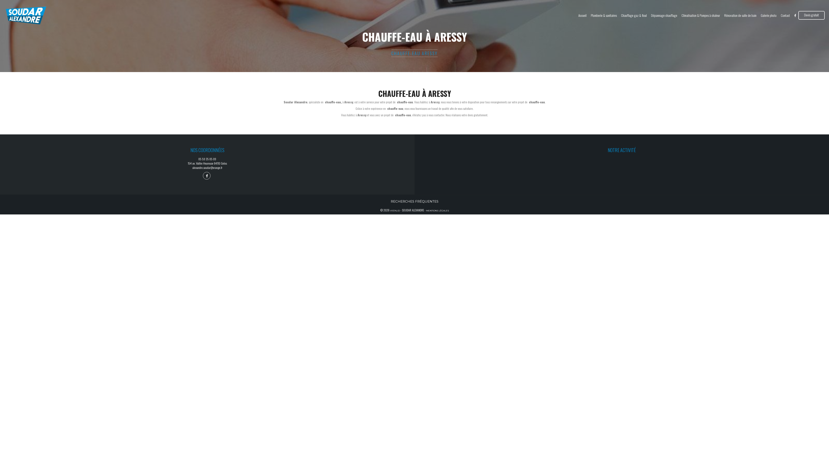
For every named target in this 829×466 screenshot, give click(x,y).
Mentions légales (437, 210)
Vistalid (395, 210)
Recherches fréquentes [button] (414, 201)
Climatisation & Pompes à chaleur (701, 15)
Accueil (582, 15)
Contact (785, 15)
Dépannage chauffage (664, 15)
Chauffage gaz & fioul (634, 15)
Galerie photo (769, 15)
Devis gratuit (811, 15)
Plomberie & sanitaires (604, 15)
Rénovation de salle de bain (740, 15)
